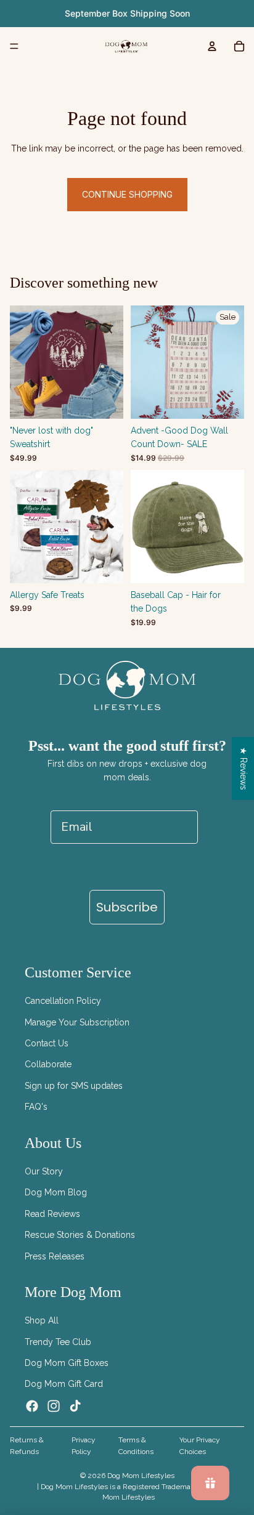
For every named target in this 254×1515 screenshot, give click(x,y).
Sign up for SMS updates (74, 1086)
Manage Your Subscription (77, 1022)
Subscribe (127, 907)
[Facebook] (32, 1406)
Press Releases (54, 1256)
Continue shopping (127, 194)
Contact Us (46, 1043)
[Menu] (14, 46)
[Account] (212, 46)
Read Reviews (52, 1214)
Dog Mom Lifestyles (140, 1475)
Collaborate (48, 1064)
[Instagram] (53, 1406)
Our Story (44, 1171)
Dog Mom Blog (56, 1192)
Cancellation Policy (63, 1001)
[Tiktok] (75, 1406)
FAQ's (36, 1107)
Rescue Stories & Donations (80, 1235)
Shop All (42, 1320)
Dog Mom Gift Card (64, 1384)
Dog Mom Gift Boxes (67, 1363)
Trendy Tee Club (58, 1342)
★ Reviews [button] (243, 768)
